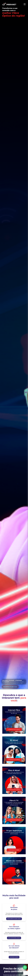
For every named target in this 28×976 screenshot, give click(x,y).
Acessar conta (14, 957)
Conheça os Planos (14, 729)
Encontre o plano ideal (10, 686)
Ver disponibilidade (14, 938)
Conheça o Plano (14, 850)
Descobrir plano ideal (14, 918)
